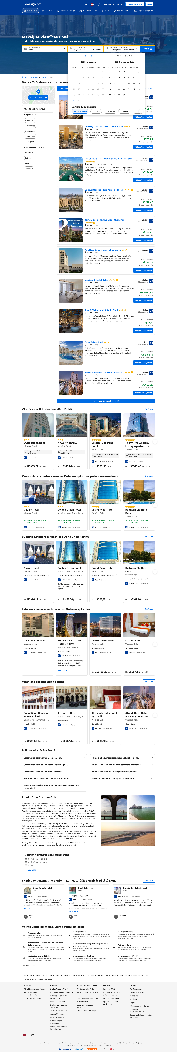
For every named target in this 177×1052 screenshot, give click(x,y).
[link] (38, 120)
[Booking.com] (32, 4)
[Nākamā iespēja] (155, 441)
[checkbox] (103, 71)
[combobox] (45, 49)
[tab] (88, 56)
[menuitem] (30, 10)
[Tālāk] (141, 111)
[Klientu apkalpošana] (99, 4)
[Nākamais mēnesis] (140, 62)
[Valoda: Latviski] (92, 4)
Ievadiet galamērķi (35, 47)
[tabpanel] (106, 87)
